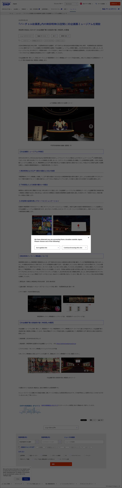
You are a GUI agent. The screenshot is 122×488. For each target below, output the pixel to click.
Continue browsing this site (73, 248)
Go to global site (41, 248)
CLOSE (89, 237)
